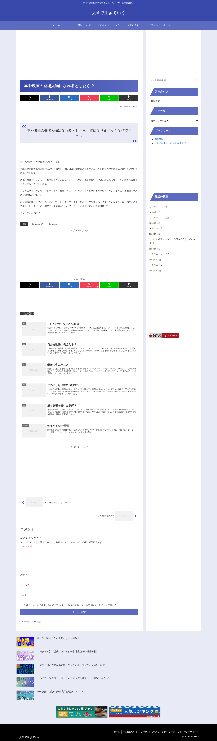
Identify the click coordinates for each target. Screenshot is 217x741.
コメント (26, 546)
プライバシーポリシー (188, 732)
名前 (23, 575)
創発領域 (159, 139)
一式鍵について (130, 732)
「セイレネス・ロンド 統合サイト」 (173, 143)
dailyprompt (53, 224)
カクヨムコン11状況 (159, 217)
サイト (23, 595)
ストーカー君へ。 (158, 228)
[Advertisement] (79, 56)
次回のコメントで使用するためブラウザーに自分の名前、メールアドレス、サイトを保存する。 (71, 605)
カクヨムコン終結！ (159, 206)
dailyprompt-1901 (38, 224)
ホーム (117, 732)
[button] (128, 98)
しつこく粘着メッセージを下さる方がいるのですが (172, 241)
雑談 (25, 224)
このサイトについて (150, 732)
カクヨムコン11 (157, 265)
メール (25, 585)
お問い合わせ (168, 732)
